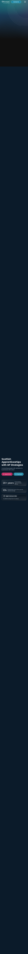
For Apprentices (7, 474)
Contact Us (16, 2)
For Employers (18, 474)
